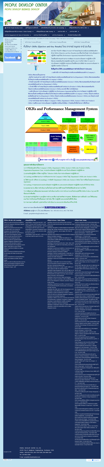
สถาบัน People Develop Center (30, 39)
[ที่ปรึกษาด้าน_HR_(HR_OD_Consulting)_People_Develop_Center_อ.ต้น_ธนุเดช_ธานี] (36, 67)
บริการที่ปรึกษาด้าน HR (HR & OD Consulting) (46, 39)
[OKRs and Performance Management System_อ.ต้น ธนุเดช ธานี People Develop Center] (37, 57)
